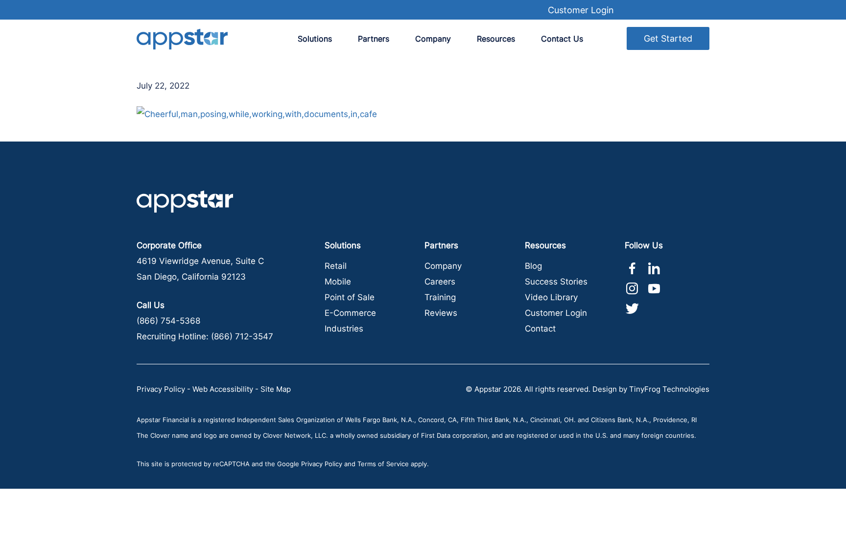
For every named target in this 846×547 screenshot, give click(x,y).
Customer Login (581, 10)
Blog (533, 266)
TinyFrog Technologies (669, 389)
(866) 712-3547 (242, 336)
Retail (336, 266)
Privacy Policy (161, 389)
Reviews (440, 313)
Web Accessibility (222, 389)
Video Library (551, 297)
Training (440, 297)
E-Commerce (350, 313)
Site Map (275, 389)
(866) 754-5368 (168, 321)
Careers (439, 281)
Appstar (182, 38)
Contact (540, 328)
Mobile (338, 281)
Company (443, 266)
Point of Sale (350, 297)
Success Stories (556, 281)
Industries (344, 328)
